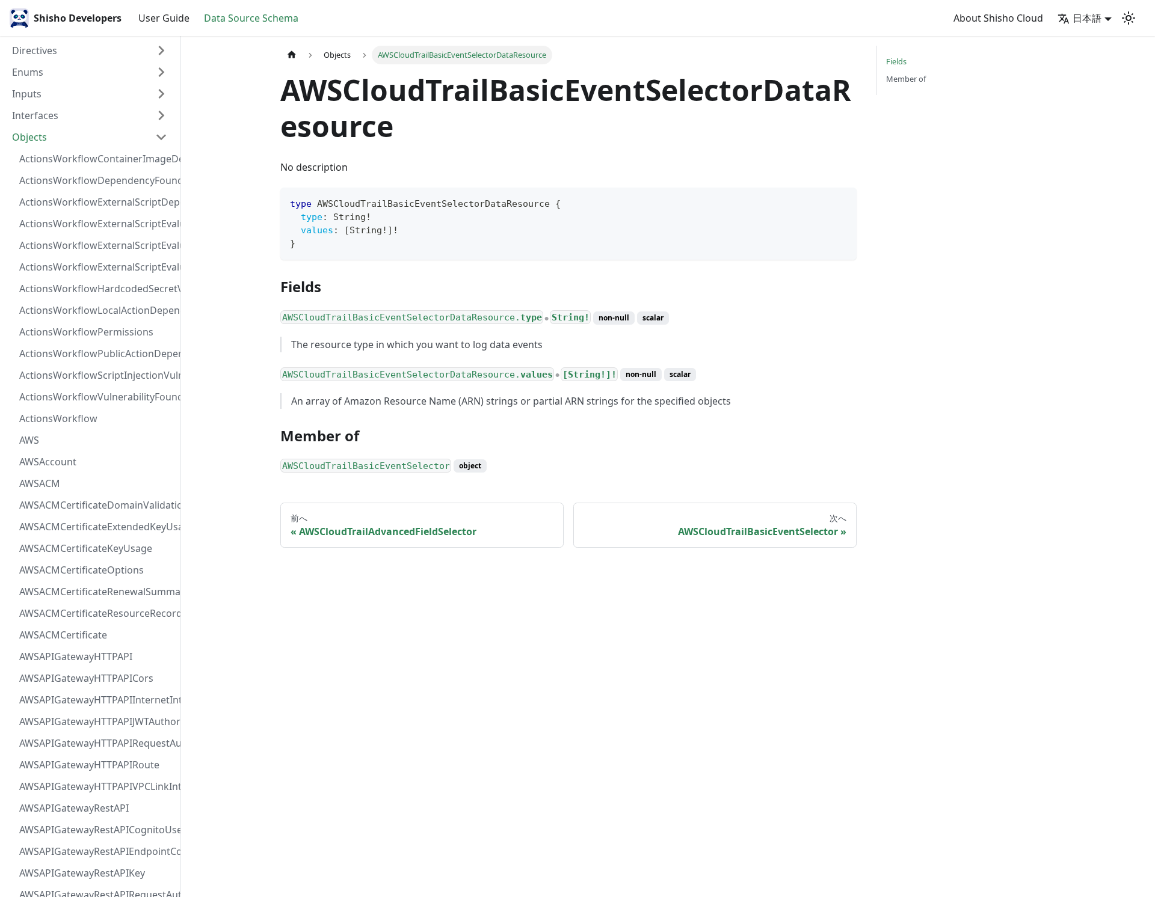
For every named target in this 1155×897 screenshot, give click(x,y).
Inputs (27, 93)
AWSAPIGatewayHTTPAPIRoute (89, 764)
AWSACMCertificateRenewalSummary (96, 591)
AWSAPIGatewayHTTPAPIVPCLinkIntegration (96, 786)
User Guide (163, 18)
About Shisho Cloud (998, 18)
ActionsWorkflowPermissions (86, 331)
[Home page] (291, 55)
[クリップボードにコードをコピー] (842, 202)
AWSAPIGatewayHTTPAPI (75, 656)
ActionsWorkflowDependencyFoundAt (96, 180)
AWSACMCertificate (63, 634)
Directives (34, 50)
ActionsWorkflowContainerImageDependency (96, 158)
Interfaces (35, 115)
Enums (27, 72)
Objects (29, 137)
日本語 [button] (1087, 18)
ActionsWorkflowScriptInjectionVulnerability (96, 375)
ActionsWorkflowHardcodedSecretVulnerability (96, 288)
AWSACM (39, 483)
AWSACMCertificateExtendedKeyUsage (96, 526)
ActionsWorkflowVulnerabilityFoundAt (96, 396)
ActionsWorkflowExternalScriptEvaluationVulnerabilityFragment (96, 223)
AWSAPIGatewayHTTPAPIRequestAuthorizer (96, 743)
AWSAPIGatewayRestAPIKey (82, 873)
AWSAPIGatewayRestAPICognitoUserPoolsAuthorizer (96, 829)
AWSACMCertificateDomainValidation (96, 505)
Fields (896, 61)
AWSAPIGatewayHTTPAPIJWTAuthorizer (96, 721)
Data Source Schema (251, 18)
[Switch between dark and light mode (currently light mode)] (1128, 18)
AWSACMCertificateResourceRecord (96, 613)
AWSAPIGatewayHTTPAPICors (86, 678)
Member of (906, 78)
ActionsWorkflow (58, 418)
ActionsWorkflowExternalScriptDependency (96, 202)
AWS (29, 440)
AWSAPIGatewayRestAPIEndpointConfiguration (96, 851)
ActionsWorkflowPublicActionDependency (96, 353)
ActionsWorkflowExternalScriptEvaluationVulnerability (96, 267)
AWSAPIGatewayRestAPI (74, 808)
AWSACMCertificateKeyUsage (85, 548)
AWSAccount (47, 461)
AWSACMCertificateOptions (81, 570)
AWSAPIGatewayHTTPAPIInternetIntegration (96, 699)
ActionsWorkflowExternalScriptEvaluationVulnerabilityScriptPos (96, 245)
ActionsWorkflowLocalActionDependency (96, 310)
